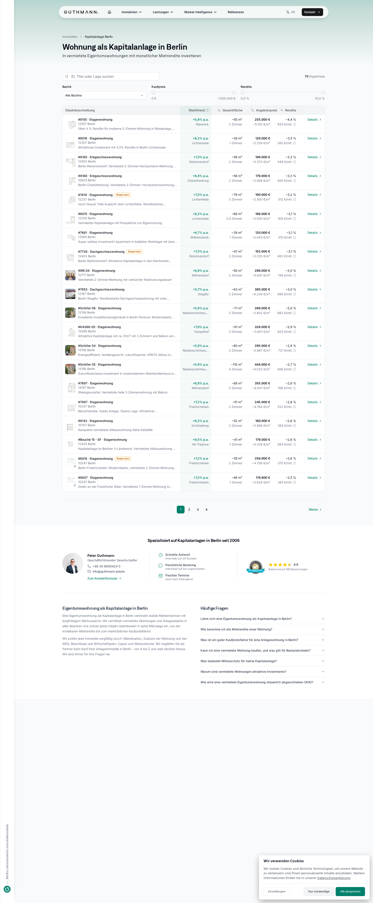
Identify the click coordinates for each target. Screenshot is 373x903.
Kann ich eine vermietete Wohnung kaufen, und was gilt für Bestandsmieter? (255, 650)
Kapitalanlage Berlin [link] (99, 36)
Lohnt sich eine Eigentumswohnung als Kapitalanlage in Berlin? (246, 618)
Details (313, 119)
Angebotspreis (266, 110)
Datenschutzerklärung (333, 878)
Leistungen (161, 12)
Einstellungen (277, 891)
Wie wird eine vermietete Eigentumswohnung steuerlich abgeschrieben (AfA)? (257, 682)
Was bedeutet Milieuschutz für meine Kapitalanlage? (239, 661)
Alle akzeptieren (350, 891)
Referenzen (236, 12)
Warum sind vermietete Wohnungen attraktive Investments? (243, 671)
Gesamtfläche (232, 110)
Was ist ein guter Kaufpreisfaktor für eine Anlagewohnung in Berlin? (249, 640)
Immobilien (129, 12)
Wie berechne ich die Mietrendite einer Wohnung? (236, 629)
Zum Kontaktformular (102, 578)
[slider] (153, 92)
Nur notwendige (318, 891)
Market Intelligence (198, 12)
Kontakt (309, 12)
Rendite (290, 110)
